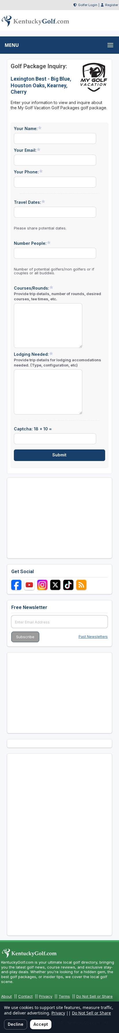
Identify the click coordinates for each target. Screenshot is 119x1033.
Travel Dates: (27, 202)
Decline (15, 1024)
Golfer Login (87, 5)
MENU (12, 45)
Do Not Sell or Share (94, 996)
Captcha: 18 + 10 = (33, 428)
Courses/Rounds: (57, 293)
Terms (64, 996)
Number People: (30, 243)
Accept (41, 1024)
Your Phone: (26, 171)
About (6, 996)
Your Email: (25, 150)
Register (111, 5)
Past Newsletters (93, 636)
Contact (25, 996)
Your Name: (26, 128)
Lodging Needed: (57, 359)
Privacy (45, 996)
